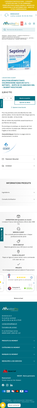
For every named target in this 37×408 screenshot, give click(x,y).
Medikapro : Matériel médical (9, 35)
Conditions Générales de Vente (18, 400)
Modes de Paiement (25, 401)
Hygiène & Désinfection (23, 35)
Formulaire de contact (9, 327)
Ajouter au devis (25, 102)
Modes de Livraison (16, 401)
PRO (22, 23)
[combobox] (18, 30)
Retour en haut (18, 298)
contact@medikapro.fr (9, 324)
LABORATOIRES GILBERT (9, 78)
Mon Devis (1, 103)
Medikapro (8, 400)
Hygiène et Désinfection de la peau (10, 36)
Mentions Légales (29, 400)
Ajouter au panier (24, 98)
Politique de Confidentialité (7, 401)
